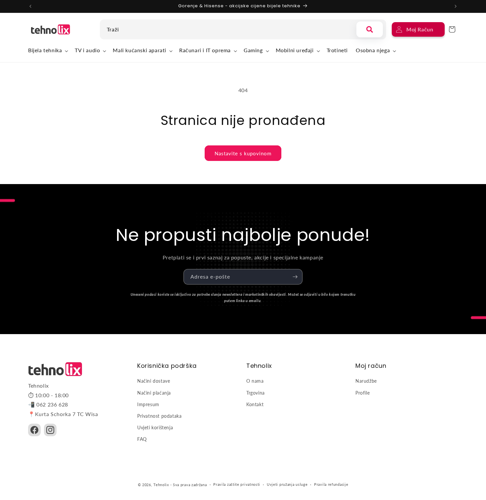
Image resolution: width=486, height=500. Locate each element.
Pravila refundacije (331, 484)
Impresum (148, 404)
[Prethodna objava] (30, 6)
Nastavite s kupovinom (243, 153)
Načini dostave (153, 381)
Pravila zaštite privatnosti (236, 484)
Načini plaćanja (154, 393)
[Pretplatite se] (295, 277)
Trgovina (255, 393)
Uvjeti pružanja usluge (287, 484)
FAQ (142, 439)
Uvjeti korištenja (155, 427)
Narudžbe (366, 381)
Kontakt (254, 404)
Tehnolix (161, 484)
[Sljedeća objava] (455, 6)
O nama (255, 381)
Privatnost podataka (159, 416)
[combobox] (226, 29)
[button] (47, 51)
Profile (362, 393)
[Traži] (369, 29)
